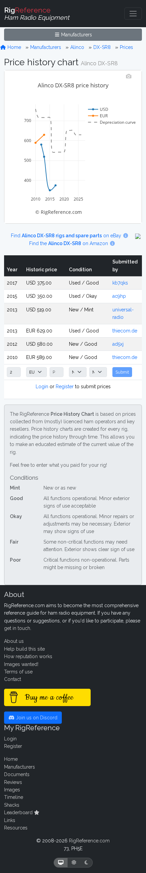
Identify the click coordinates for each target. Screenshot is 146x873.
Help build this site (24, 649)
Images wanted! (21, 664)
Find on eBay (67, 235)
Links (9, 820)
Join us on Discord (36, 717)
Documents (17, 774)
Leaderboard (19, 812)
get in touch (17, 628)
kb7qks (120, 283)
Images (12, 789)
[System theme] (61, 862)
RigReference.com (89, 840)
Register (65, 386)
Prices (126, 47)
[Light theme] (74, 862)
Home (13, 47)
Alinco (77, 47)
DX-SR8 (102, 47)
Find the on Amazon (69, 243)
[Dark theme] (86, 862)
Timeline (13, 797)
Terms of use (18, 671)
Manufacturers (76, 34)
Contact (12, 679)
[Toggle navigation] (133, 13)
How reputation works (28, 656)
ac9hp (119, 296)
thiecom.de (124, 330)
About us (14, 641)
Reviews (13, 782)
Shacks (11, 805)
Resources (16, 828)
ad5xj (118, 344)
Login (42, 386)
